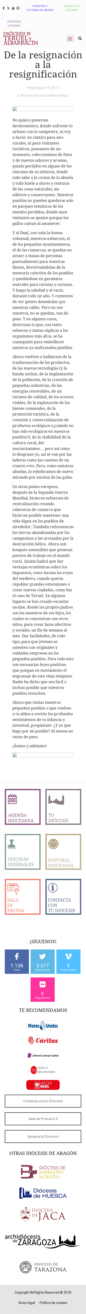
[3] (68, 956)
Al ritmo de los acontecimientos (45, 95)
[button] (70, 39)
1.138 (17, 966)
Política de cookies (53, 1303)
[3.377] (42, 956)
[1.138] (16, 956)
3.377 (42, 966)
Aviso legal (27, 1303)
